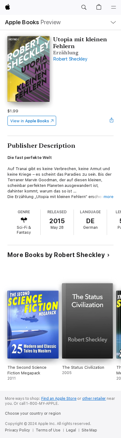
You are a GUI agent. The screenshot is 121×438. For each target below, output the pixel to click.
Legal (71, 430)
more (109, 196)
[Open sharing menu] (111, 121)
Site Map (89, 430)
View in (29, 121)
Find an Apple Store (59, 398)
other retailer (94, 398)
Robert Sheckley (70, 59)
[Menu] (113, 7)
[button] (83, 7)
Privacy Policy (17, 430)
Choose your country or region (33, 413)
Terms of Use (48, 430)
